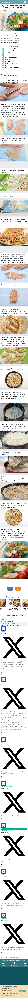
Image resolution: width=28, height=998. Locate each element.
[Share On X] (14, 647)
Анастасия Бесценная (7, 786)
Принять (22, 991)
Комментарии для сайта (10, 957)
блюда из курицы (15, 597)
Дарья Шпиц (4, 683)
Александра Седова (7, 830)
